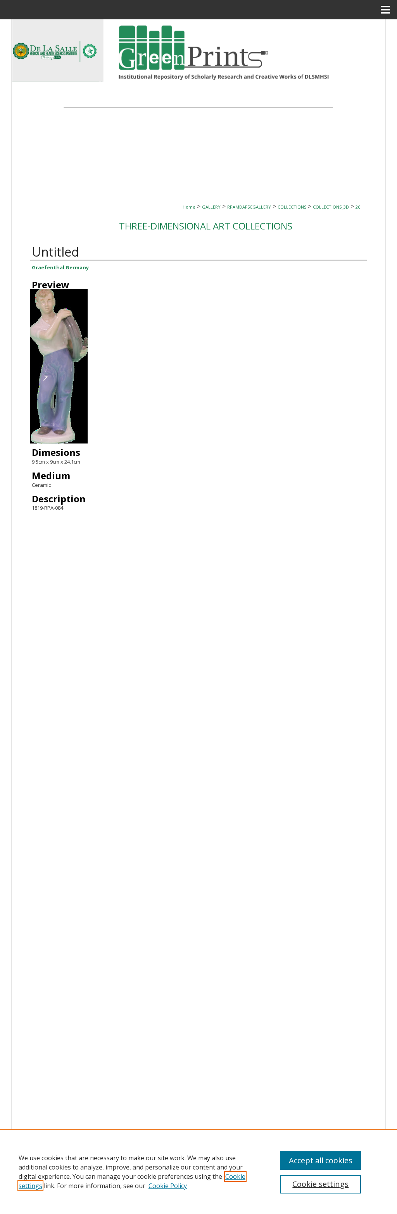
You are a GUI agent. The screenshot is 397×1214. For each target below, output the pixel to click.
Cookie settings (320, 1184)
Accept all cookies (320, 1160)
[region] (198, 1171)
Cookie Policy (167, 1185)
